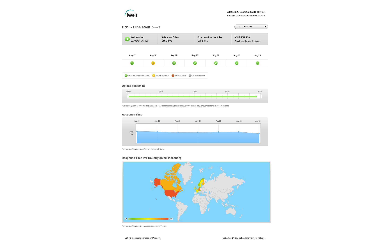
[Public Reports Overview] (163, 13)
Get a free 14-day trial (232, 238)
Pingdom (156, 238)
